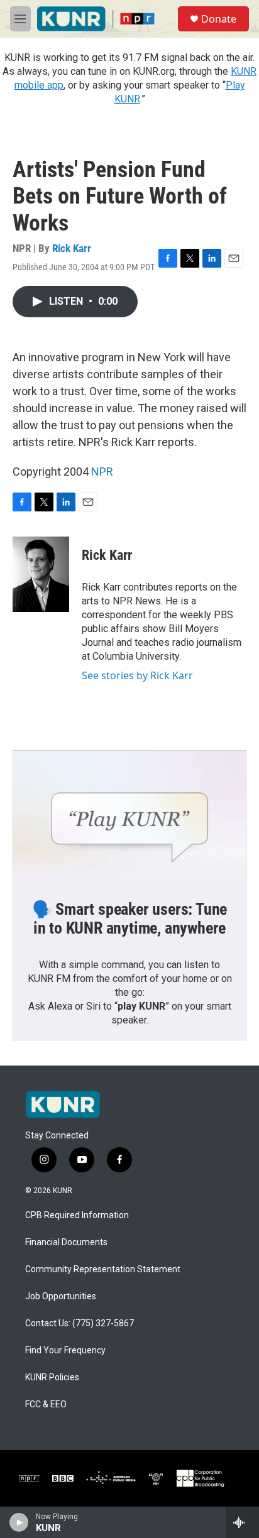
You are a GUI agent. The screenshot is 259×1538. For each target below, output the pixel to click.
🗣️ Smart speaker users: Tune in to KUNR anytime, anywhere (130, 918)
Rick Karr (71, 248)
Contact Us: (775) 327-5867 (79, 1323)
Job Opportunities (60, 1296)
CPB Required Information (77, 1215)
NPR (102, 471)
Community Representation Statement (102, 1269)
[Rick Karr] (41, 574)
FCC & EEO (46, 1404)
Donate (218, 19)
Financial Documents (66, 1242)
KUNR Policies (52, 1377)
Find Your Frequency (65, 1350)
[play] (19, 1522)
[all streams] (242, 1522)
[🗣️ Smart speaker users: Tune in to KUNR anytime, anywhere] (129, 816)
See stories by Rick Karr (137, 675)
